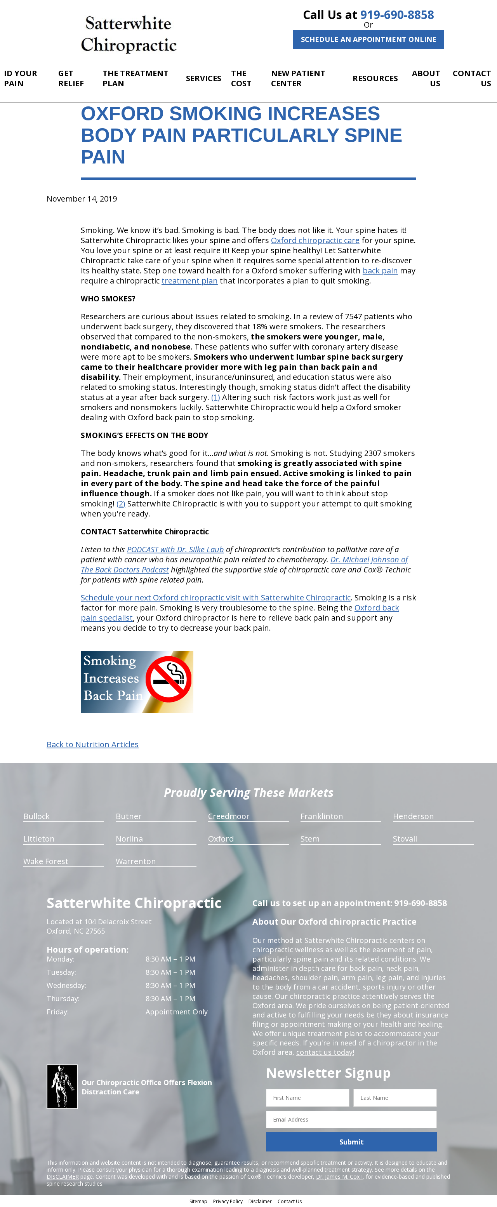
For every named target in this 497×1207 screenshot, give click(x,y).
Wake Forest (45, 861)
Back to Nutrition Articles (93, 744)
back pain (380, 270)
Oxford (221, 838)
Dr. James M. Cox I (339, 1176)
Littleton (39, 838)
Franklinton (322, 816)
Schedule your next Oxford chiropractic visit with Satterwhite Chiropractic (216, 597)
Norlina (129, 838)
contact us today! (325, 1052)
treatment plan (190, 280)
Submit (351, 1141)
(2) (120, 503)
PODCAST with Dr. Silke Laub (175, 549)
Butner (129, 816)
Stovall (405, 838)
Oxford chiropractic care (315, 240)
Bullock (36, 816)
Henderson (413, 816)
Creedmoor (229, 816)
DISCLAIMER (63, 1176)
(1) (215, 397)
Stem (310, 838)
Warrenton (136, 861)
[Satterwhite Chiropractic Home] (129, 33)
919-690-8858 (397, 15)
